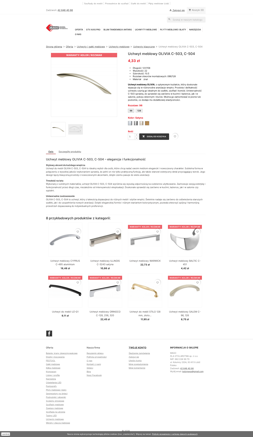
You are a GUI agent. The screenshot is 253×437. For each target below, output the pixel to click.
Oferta (79, 29)
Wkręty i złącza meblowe (58, 423)
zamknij (5, 434)
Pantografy (51, 386)
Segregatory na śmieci (56, 393)
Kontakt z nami (94, 364)
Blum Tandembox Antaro (118, 29)
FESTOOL (50, 360)
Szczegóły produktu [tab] (70, 151)
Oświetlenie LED (53, 382)
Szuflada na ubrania (55, 412)
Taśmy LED (51, 415)
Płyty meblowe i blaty (173, 29)
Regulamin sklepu (95, 353)
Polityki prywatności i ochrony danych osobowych (175, 434)
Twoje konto (137, 347)
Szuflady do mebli (93, 3)
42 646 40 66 (65, 10)
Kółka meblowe (53, 368)
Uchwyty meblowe (146, 29)
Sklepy (90, 368)
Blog (89, 371)
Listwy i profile (53, 375)
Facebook (49, 333)
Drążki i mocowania (55, 357)
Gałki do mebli (138, 3)
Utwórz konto (135, 360)
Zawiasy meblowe (54, 408)
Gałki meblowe (53, 364)
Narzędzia (195, 29)
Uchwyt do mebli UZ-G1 (65, 311)
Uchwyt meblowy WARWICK (145, 260)
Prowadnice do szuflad (117, 3)
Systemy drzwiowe (55, 401)
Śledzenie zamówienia (139, 353)
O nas (78, 34)
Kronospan (51, 371)
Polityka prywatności (97, 357)
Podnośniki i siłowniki (56, 397)
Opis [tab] (50, 151)
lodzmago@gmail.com (193, 371)
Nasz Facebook (94, 375)
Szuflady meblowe (55, 404)
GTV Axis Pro (93, 29)
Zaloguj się (134, 357)
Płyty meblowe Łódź (159, 3)
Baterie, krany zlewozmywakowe (61, 353)
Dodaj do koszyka (154, 136)
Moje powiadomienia (138, 364)
